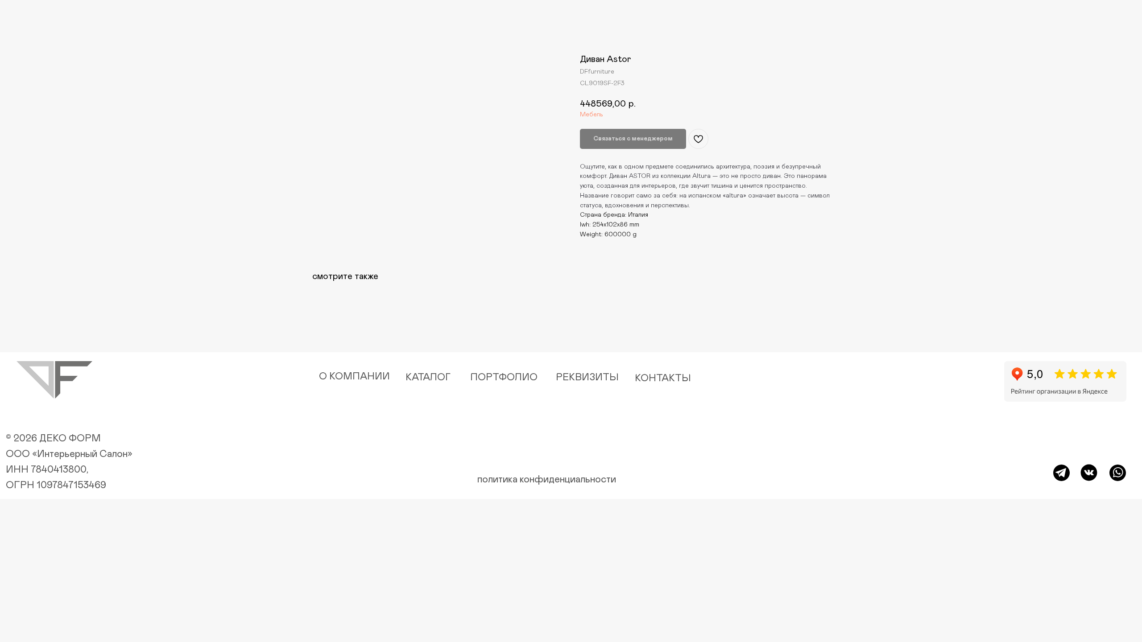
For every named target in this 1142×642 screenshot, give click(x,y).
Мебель (591, 114)
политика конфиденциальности (546, 480)
